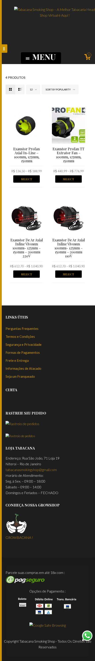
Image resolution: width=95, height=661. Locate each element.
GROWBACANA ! (19, 537)
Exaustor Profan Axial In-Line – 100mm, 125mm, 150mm (26, 155)
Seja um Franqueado (20, 376)
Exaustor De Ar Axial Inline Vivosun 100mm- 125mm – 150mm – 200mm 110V (68, 248)
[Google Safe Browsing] (47, 625)
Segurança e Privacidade (24, 344)
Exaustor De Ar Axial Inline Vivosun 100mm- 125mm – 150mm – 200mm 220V (26, 248)
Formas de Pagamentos (23, 352)
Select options (26, 180)
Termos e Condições (20, 336)
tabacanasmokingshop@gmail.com (31, 469)
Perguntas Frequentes (22, 328)
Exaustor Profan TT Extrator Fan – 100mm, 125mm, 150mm (68, 155)
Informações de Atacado (23, 368)
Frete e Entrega (17, 360)
